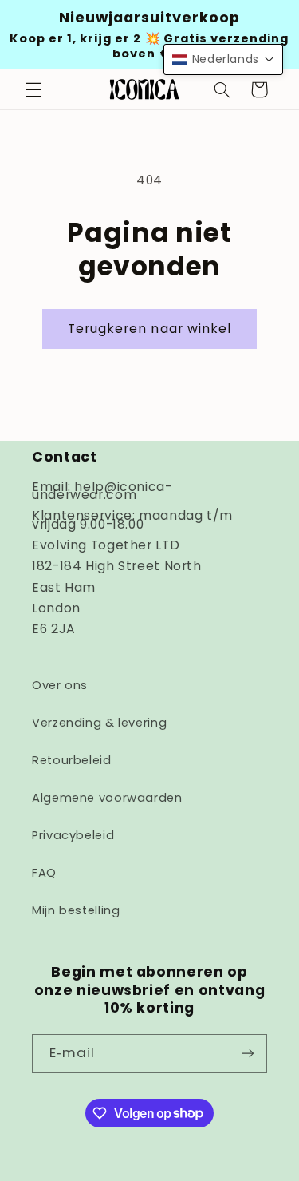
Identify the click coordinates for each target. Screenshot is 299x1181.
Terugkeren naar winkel (149, 328)
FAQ (44, 873)
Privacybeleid (73, 835)
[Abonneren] (248, 1053)
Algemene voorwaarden (107, 798)
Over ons (60, 685)
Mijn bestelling (76, 910)
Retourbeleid (72, 760)
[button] (33, 89)
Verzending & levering (99, 723)
